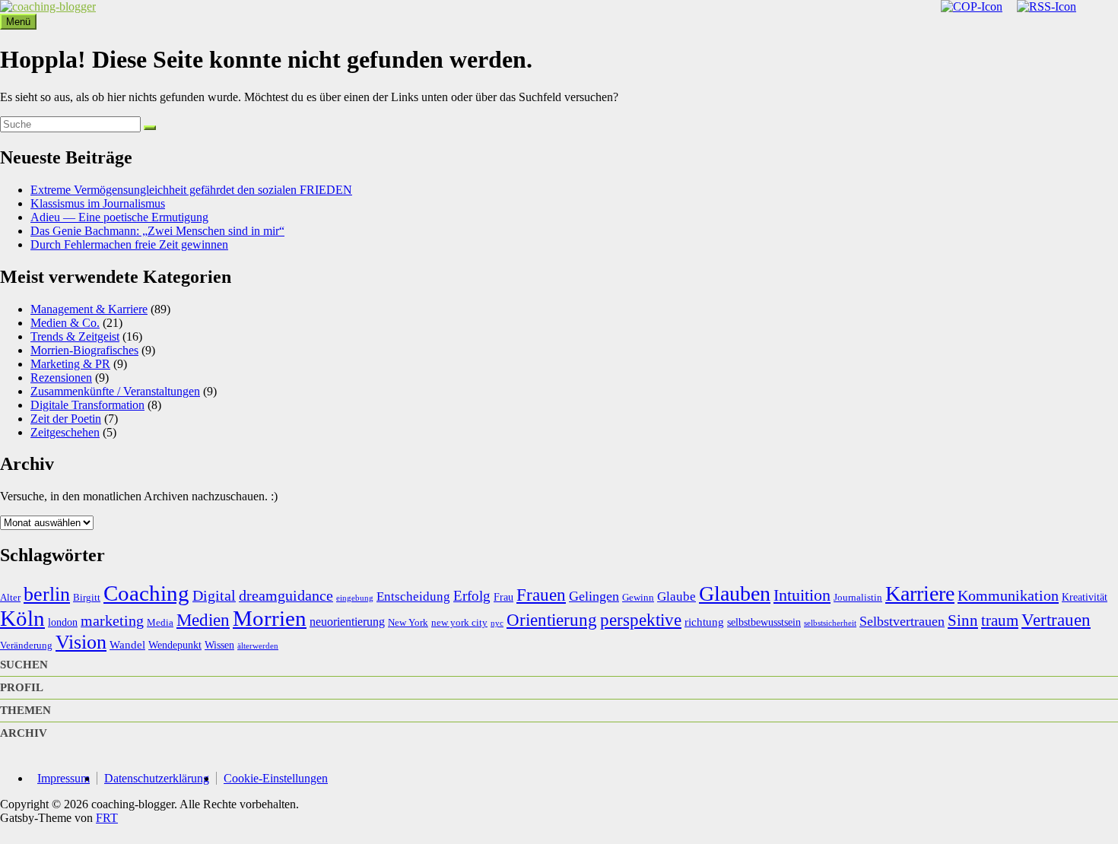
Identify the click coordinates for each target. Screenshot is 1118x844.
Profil (21, 687)
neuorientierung (347, 621)
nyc (497, 623)
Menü (18, 21)
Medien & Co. (65, 322)
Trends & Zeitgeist (74, 336)
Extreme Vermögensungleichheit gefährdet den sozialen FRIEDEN (191, 189)
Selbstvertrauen (902, 621)
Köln (22, 618)
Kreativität (1084, 597)
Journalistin (858, 597)
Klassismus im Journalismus (97, 203)
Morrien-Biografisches (84, 350)
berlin (47, 594)
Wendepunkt (175, 645)
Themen (25, 710)
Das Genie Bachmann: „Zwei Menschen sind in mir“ (157, 230)
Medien (203, 620)
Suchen (24, 664)
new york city (459, 622)
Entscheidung (413, 596)
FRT (107, 817)
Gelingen (594, 596)
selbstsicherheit (830, 623)
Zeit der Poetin (65, 418)
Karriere (919, 593)
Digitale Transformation (87, 404)
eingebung (354, 598)
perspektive (640, 620)
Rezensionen (61, 377)
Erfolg (472, 596)
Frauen (541, 594)
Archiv (23, 733)
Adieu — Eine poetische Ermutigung (119, 217)
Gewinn (638, 597)
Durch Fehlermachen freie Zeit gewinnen (129, 244)
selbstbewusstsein (764, 622)
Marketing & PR (70, 363)
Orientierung (552, 620)
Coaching (146, 593)
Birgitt (86, 597)
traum (999, 620)
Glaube (676, 596)
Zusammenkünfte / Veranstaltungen (115, 391)
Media (160, 622)
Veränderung (26, 645)
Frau (503, 597)
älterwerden (257, 646)
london (63, 622)
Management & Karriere (89, 309)
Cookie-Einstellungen (276, 778)
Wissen (219, 645)
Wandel (127, 644)
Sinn (963, 620)
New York (408, 622)
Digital (214, 595)
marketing (112, 620)
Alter (10, 597)
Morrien (269, 618)
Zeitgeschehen (65, 432)
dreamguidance (286, 595)
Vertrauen (1056, 620)
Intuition (802, 594)
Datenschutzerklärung (156, 778)
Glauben (734, 593)
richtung (704, 621)
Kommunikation (1008, 595)
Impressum (63, 778)
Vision (81, 642)
